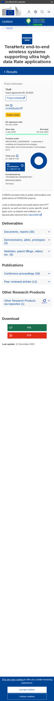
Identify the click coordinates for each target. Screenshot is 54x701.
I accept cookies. (27, 689)
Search (42, 12)
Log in (29, 12)
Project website (15, 99)
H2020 (9, 28)
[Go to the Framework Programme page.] (27, 39)
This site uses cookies (13, 679)
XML (29, 327)
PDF (29, 335)
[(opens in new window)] (11, 10)
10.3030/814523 (13, 108)
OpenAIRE (34, 215)
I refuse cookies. (27, 696)
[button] (36, 12)
